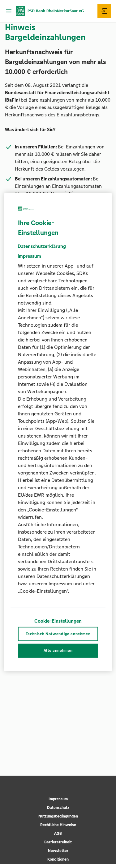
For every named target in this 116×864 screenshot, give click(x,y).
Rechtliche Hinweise (58, 824)
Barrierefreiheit (58, 842)
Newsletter (58, 850)
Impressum (58, 799)
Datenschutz (58, 807)
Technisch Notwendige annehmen (58, 633)
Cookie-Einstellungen (58, 621)
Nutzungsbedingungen (58, 816)
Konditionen (58, 859)
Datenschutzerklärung (42, 246)
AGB (58, 833)
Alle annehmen (58, 650)
